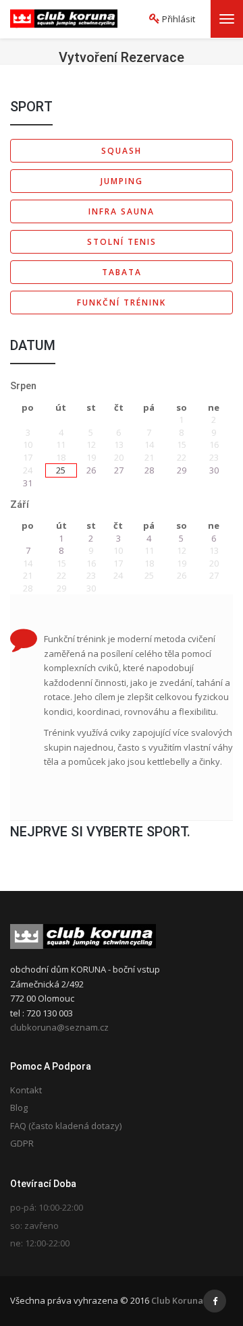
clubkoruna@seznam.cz (59, 1027)
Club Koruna (177, 1300)
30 (214, 470)
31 (27, 483)
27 (119, 470)
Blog (19, 1107)
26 (91, 470)
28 (149, 470)
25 (60, 470)
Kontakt (26, 1090)
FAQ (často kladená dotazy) (66, 1126)
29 (181, 470)
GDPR (22, 1143)
